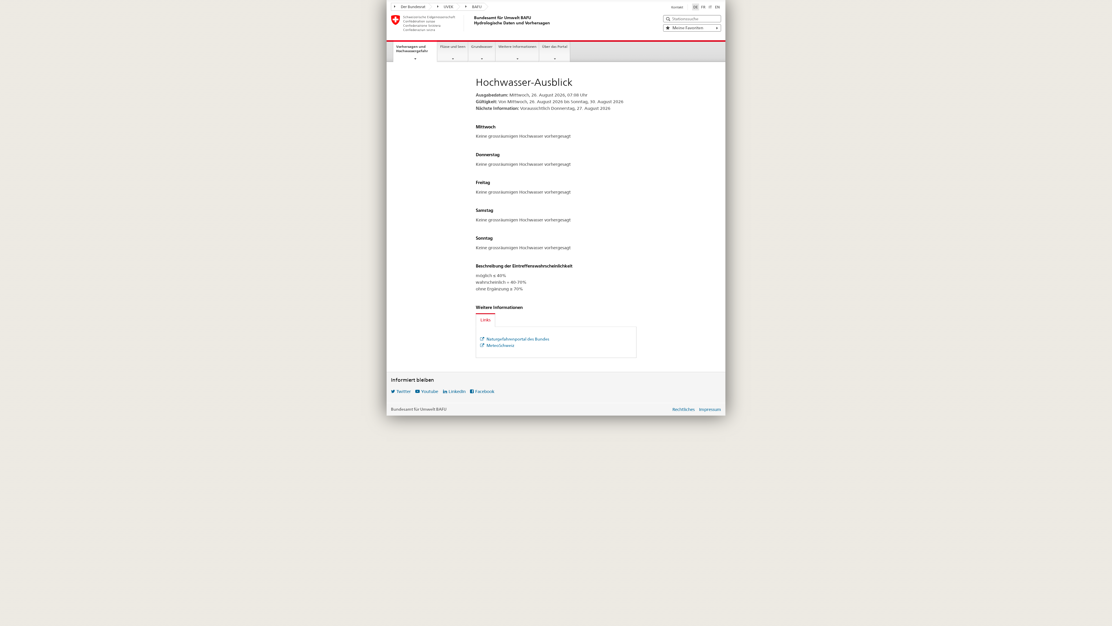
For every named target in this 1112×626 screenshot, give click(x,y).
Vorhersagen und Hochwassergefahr (412, 48)
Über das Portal (554, 46)
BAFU (476, 6)
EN (717, 7)
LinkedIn (457, 391)
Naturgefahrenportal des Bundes (517, 339)
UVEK (448, 6)
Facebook (484, 391)
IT (710, 7)
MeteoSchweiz (500, 345)
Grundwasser (482, 46)
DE (695, 7)
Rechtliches (683, 409)
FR (703, 7)
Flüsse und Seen (452, 46)
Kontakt (677, 7)
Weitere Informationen (517, 46)
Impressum (710, 409)
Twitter (403, 391)
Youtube (429, 391)
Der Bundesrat (412, 6)
